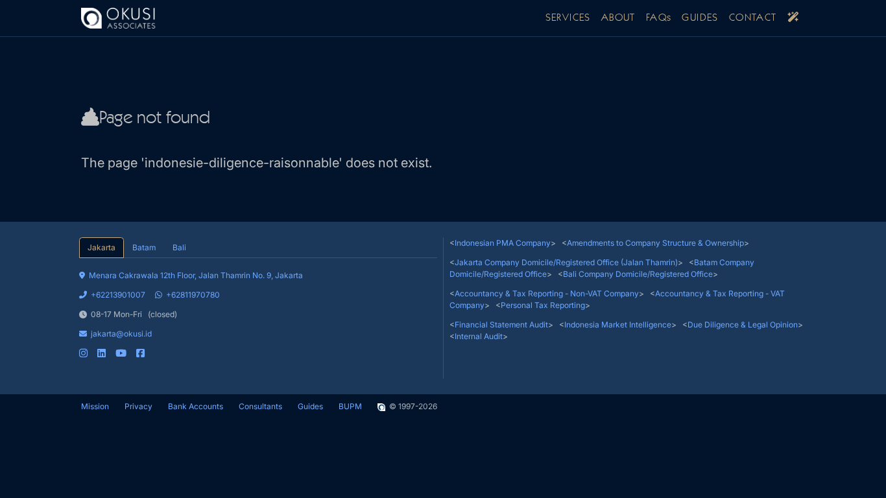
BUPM (350, 406)
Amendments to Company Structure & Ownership (655, 243)
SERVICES (568, 18)
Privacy (138, 406)
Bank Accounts (195, 406)
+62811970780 (193, 295)
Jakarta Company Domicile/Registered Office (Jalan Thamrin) (566, 262)
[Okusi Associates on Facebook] (140, 353)
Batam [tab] (144, 247)
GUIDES (700, 18)
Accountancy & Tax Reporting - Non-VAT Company (547, 293)
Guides (310, 406)
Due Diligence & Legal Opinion (743, 324)
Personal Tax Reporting (543, 305)
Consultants (260, 406)
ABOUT (618, 18)
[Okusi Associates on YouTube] (120, 353)
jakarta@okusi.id (121, 333)
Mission (95, 406)
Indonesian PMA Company (503, 243)
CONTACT (753, 18)
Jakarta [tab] (101, 247)
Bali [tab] (179, 247)
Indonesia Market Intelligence (617, 324)
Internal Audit (479, 336)
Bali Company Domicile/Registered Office (638, 274)
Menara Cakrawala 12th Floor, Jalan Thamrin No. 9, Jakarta (196, 275)
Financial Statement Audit (501, 324)
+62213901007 (118, 295)
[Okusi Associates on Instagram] (83, 353)
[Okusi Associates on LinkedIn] (101, 353)
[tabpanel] (258, 308)
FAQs (659, 18)
